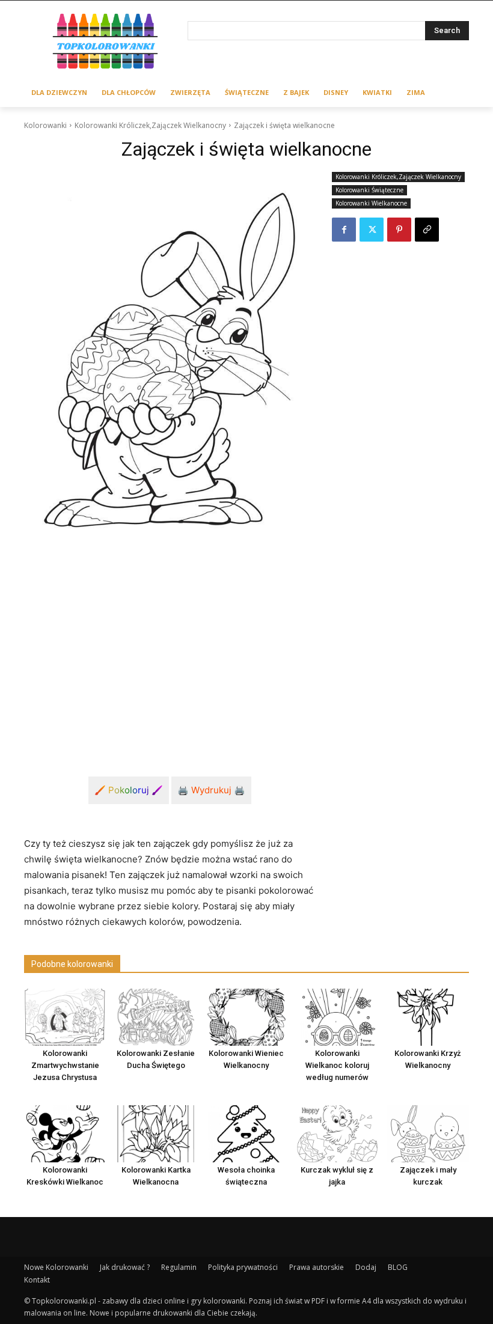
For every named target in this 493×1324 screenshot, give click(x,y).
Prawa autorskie (316, 1267)
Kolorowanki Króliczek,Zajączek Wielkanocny (150, 125)
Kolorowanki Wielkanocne (371, 203)
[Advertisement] (169, 648)
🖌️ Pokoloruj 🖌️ (128, 790)
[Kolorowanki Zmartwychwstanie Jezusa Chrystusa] (65, 1017)
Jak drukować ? (125, 1267)
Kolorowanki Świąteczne (369, 190)
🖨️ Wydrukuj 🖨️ (211, 790)
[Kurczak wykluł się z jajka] (337, 1133)
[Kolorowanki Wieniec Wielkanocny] (246, 1017)
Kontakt (37, 1280)
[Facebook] (344, 230)
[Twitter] (372, 230)
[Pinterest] (399, 230)
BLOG (398, 1267)
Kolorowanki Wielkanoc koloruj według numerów (337, 1065)
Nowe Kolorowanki (56, 1267)
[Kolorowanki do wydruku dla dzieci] (106, 43)
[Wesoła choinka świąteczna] (246, 1133)
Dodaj (365, 1267)
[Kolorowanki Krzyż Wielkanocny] (428, 1017)
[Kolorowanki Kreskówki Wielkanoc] (65, 1133)
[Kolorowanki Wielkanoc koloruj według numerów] (337, 1017)
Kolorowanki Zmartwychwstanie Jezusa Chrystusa (65, 1065)
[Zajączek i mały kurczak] (428, 1133)
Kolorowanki (45, 125)
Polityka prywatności (243, 1267)
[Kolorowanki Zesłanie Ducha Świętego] (156, 1017)
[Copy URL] (427, 230)
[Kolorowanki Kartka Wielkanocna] (156, 1133)
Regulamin (179, 1267)
